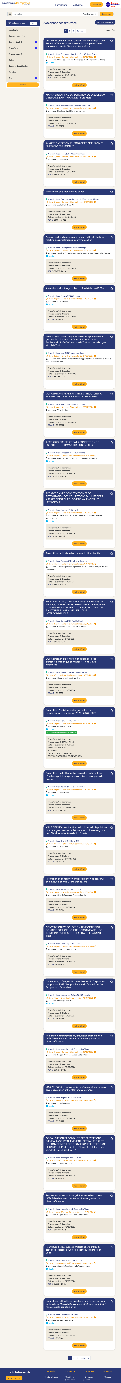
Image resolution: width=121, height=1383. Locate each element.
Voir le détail (79, 85)
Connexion (96, 4)
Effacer (33, 23)
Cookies (107, 1377)
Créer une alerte (106, 22)
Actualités (78, 4)
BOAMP (51, 126)
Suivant (80, 31)
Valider (23, 85)
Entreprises (89, 1371)
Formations (61, 4)
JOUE (50, 77)
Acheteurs (107, 1371)
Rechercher (107, 14)
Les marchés (51, 1371)
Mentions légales (51, 1377)
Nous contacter (14, 1378)
